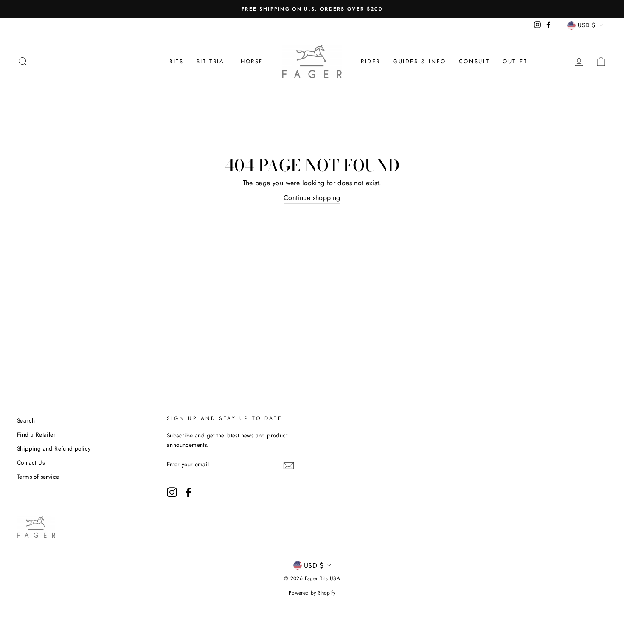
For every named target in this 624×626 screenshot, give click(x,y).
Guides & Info (419, 61)
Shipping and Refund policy (53, 448)
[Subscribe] (288, 465)
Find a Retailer (36, 434)
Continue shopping (312, 198)
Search (26, 420)
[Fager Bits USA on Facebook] (188, 492)
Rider (370, 61)
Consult (474, 61)
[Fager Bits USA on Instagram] (172, 492)
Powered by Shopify (312, 593)
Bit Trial (212, 61)
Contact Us (31, 462)
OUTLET (515, 61)
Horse (252, 61)
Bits (176, 61)
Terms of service (38, 476)
